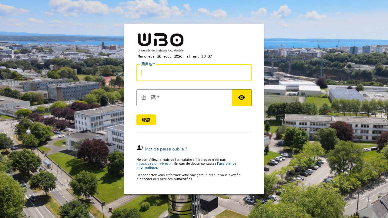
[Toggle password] (242, 97)
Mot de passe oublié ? (166, 149)
